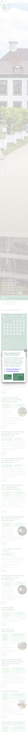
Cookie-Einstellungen (12, 371)
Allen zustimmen (8, 377)
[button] (25, 350)
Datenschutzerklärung (12, 369)
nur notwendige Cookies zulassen (18, 377)
